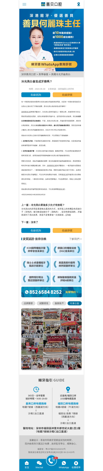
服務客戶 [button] (59, 303)
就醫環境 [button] (43, 303)
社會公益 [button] (74, 303)
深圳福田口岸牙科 (66, 89)
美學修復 (43, 74)
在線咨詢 (36, 94)
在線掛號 (67, 94)
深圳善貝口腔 (28, 74)
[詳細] (68, 215)
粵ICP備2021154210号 (55, 449)
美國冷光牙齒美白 (60, 74)
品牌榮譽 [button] (28, 303)
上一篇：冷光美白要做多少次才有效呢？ (43, 205)
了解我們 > (75, 238)
